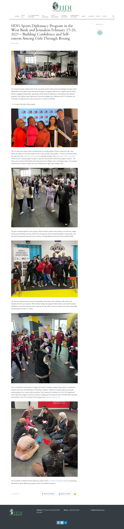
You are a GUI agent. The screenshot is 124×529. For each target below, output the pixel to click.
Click (12, 104)
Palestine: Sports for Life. (53, 397)
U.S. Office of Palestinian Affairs (57, 481)
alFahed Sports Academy (31, 156)
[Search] (113, 16)
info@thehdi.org (99, 510)
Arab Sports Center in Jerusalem (65, 156)
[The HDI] (62, 7)
